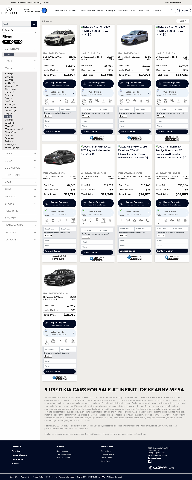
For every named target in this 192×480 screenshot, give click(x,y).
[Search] (34, 24)
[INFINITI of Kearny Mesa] (20, 10)
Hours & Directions (19, 455)
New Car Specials (63, 458)
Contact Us (16, 447)
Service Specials (107, 458)
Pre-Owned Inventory (65, 454)
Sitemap (15, 464)
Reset (8, 30)
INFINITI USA (17, 459)
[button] (44, 10)
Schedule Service (107, 454)
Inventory (60, 447)
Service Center (106, 451)
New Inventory (62, 451)
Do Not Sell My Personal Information (60, 477)
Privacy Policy (38, 477)
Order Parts (105, 461)
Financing (16, 451)
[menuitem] (20, 54)
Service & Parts (107, 447)
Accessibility (25, 477)
